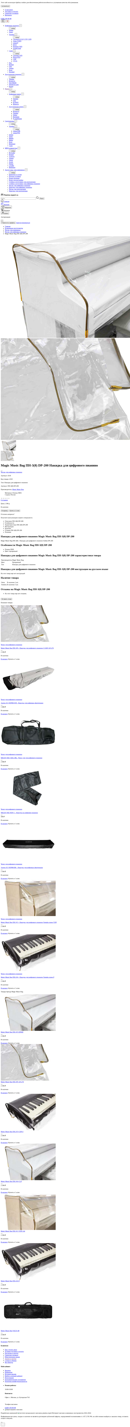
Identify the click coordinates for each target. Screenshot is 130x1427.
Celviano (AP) (17, 55)
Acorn (11, 162)
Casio (11, 51)
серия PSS (16, 133)
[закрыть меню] (7, 21)
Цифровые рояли (15, 94)
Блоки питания (14, 178)
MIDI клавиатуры (11, 148)
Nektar (11, 164)
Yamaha (12, 34)
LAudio (11, 165)
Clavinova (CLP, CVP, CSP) (22, 39)
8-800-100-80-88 (10, 1408)
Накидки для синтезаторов (18, 191)
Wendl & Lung (14, 84)
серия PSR (16, 131)
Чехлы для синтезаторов (17, 189)
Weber (15, 115)
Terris (11, 136)
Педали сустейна (15, 176)
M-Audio (12, 153)
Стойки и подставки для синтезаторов (22, 182)
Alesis (11, 160)
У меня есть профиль (8, 223)
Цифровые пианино (12, 26)
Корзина (8, 1370)
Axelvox (12, 156)
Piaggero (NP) (17, 46)
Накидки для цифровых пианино (20, 187)
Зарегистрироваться (23, 223)
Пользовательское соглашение (15, 1379)
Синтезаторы (9, 121)
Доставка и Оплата (11, 11)
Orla (10, 66)
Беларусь (12, 81)
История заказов (10, 1374)
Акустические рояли (16, 107)
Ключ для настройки (16, 180)
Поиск (42, 198)
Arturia (11, 158)
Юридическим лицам (12, 1357)
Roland (11, 65)
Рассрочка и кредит (11, 1353)
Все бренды (9, 1362)
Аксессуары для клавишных (15, 170)
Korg (10, 70)
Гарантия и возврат (11, 1355)
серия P (15, 43)
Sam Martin (12, 83)
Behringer (12, 144)
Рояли (7, 89)
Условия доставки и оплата (14, 1351)
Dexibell (11, 72)
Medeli (11, 138)
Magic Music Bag (18, 489)
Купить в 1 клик (14, 510)
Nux (10, 63)
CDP (14, 59)
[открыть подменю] (20, 25)
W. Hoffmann (17, 119)
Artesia (11, 68)
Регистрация (9, 1378)
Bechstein (16, 117)
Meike (11, 140)
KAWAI (15, 102)
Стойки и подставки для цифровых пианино (24, 184)
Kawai (11, 86)
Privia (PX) (16, 57)
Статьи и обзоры (10, 1360)
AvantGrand (17, 48)
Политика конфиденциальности (16, 1381)
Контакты (8, 15)
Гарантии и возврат (11, 13)
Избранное (8, 1372)
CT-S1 (15, 61)
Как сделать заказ (11, 1350)
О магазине (9, 10)
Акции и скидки (10, 1359)
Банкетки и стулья (15, 174)
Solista (11, 30)
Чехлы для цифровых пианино (19, 185)
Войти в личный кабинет (13, 1376)
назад (13, 28)
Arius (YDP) (17, 41)
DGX (15, 45)
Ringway (16, 104)
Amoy (11, 32)
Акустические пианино (13, 74)
